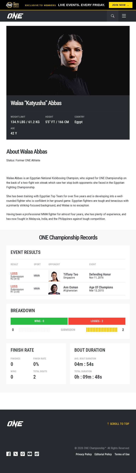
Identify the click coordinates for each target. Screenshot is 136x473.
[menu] (124, 16)
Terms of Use (122, 454)
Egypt (79, 122)
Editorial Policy (103, 454)
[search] (112, 16)
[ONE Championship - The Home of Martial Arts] (14, 16)
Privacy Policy (84, 454)
